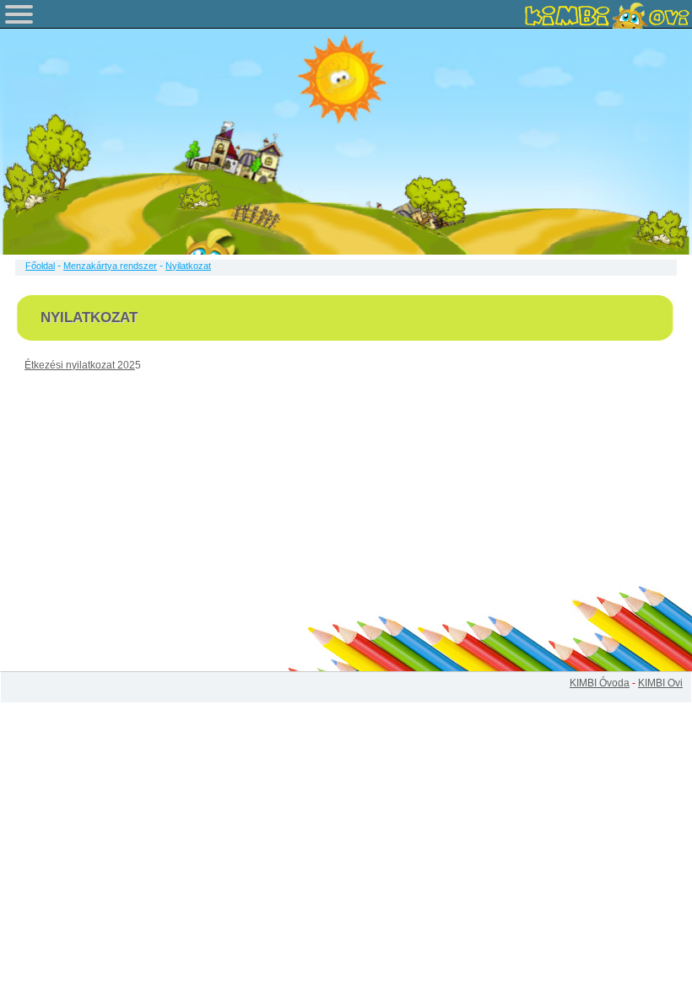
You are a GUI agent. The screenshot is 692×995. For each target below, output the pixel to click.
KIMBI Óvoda (600, 683)
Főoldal (40, 266)
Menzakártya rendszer (110, 266)
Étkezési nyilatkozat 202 (79, 365)
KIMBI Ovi (660, 683)
